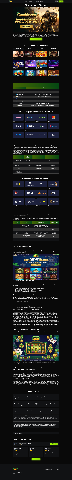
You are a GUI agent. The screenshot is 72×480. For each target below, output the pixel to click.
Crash (41, 48)
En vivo (29, 48)
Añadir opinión (54, 443)
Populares (17, 48)
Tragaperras (53, 48)
